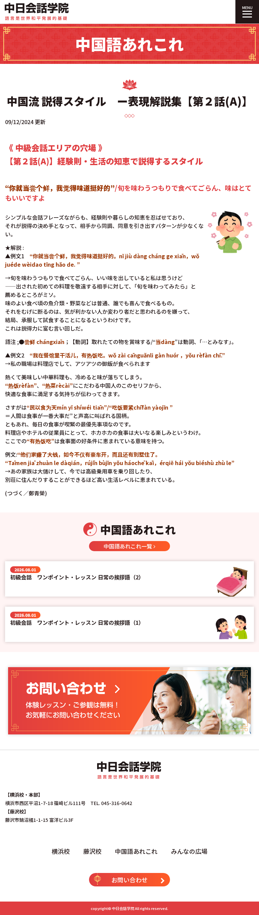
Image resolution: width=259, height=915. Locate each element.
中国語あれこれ (136, 851)
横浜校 (61, 851)
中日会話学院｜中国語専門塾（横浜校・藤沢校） (37, 12)
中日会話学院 (123, 908)
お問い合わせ (129, 879)
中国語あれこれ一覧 (128, 546)
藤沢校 (92, 851)
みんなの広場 (189, 851)
